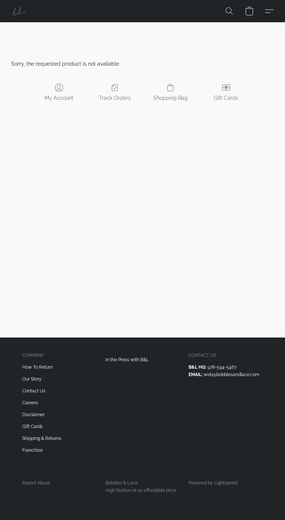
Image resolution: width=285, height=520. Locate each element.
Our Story (32, 379)
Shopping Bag (170, 98)
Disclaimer (33, 414)
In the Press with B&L (127, 359)
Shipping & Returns (41, 438)
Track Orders (115, 98)
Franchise (32, 450)
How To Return (37, 367)
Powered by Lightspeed (213, 483)
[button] (18, 11)
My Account (59, 98)
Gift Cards (226, 98)
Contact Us (33, 391)
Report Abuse (36, 483)
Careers (30, 402)
